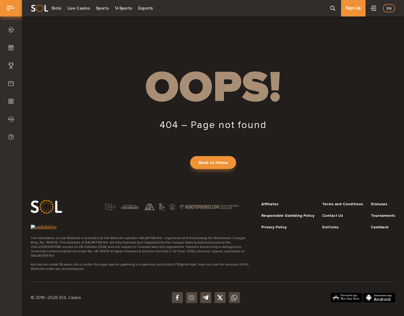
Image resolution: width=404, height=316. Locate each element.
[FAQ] (11, 137)
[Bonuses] (11, 48)
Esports (145, 8)
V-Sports (123, 8)
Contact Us (332, 216)
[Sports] (11, 30)
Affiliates (269, 204)
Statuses (379, 204)
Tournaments (383, 216)
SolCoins (330, 227)
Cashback (380, 227)
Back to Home (213, 162)
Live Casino (79, 8)
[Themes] (11, 101)
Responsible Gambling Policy (287, 216)
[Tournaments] (11, 65)
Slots (56, 8)
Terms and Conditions (342, 204)
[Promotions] (11, 83)
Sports (102, 8)
